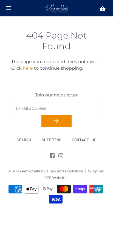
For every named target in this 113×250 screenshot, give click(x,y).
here (28, 68)
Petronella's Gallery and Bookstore (52, 171)
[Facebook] (52, 156)
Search (23, 139)
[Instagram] (60, 156)
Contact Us (84, 139)
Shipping (51, 139)
